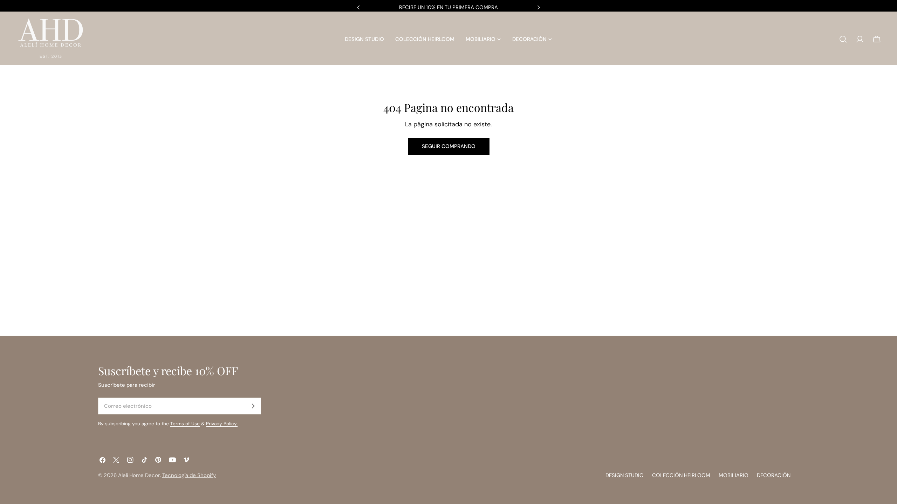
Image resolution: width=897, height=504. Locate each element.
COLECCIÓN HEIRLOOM (681, 475)
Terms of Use (185, 424)
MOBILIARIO (733, 475)
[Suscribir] (253, 406)
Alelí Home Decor (139, 475)
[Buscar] (843, 39)
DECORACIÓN (773, 475)
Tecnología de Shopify (189, 475)
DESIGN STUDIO (624, 475)
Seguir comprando (448, 146)
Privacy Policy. (222, 424)
